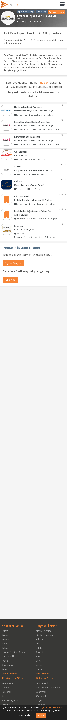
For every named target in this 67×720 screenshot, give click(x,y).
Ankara (39, 639)
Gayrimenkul (8, 665)
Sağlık (5, 660)
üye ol (44, 83)
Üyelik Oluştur (13, 263)
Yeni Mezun (7, 683)
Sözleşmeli (41, 696)
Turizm (5, 639)
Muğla (39, 660)
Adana (39, 665)
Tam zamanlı (42, 683)
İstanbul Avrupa (43, 630)
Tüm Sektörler (9, 673)
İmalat (5, 669)
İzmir (38, 643)
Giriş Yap (10, 279)
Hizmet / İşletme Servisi (13, 652)
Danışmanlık (8, 656)
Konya (39, 669)
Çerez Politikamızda (53, 707)
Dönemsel (41, 691)
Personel (6, 691)
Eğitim (5, 630)
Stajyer (39, 700)
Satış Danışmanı (10, 700)
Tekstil (5, 647)
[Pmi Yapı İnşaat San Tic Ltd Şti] (8, 18)
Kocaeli (39, 652)
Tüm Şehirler (42, 673)
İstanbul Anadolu (44, 635)
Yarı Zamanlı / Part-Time (48, 687)
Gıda (4, 643)
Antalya (39, 647)
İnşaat (5, 635)
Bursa (38, 656)
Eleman (5, 687)
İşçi (3, 696)
